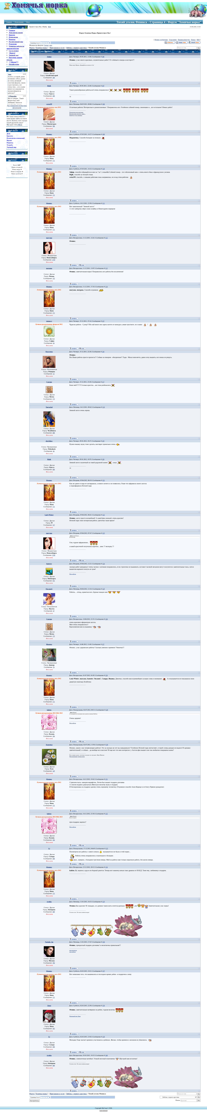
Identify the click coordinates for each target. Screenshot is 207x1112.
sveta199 (49, 104)
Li (49, 848)
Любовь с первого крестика (76, 48)
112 (106, 238)
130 (107, 745)
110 (103, 169)
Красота (12, 35)
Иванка (49, 644)
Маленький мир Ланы (75, 1016)
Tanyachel (49, 407)
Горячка (46, 45)
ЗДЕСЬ (19, 125)
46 (53, 451)
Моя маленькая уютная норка (77, 756)
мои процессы (73, 950)
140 (106, 1055)
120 (103, 459)
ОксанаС (49, 589)
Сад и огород (14, 51)
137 (103, 971)
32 (53, 374)
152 (54, 278)
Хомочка (49, 745)
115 (103, 321)
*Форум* (12, 53)
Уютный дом (13, 55)
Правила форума (184, 40)
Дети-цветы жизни (16, 32)
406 (54, 433)
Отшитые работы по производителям (15, 47)
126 (106, 619)
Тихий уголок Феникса (97, 48)
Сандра (49, 382)
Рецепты (12, 39)
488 (54, 96)
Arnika (49, 901)
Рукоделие (13, 44)
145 (54, 771)
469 (54, 912)
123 (103, 533)
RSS (49, 27)
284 (54, 736)
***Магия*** (13, 62)
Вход (28, 22)
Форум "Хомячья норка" (38, 48)
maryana (49, 238)
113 (106, 268)
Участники (173, 40)
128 (106, 675)
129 (107, 710)
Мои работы (72, 574)
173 (54, 399)
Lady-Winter (49, 515)
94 (53, 343)
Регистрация (19, 22)
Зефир (49, 57)
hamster (49, 564)
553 (54, 581)
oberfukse (49, 441)
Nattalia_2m (49, 942)
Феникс (49, 134)
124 (103, 564)
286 (54, 78)
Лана (49, 1005)
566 (54, 126)
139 (103, 1037)
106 (103, 57)
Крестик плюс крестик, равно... (77, 114)
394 (54, 963)
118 (103, 407)
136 (103, 942)
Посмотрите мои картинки (76, 112)
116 (103, 352)
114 (106, 287)
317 (54, 525)
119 (103, 441)
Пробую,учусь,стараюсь (75, 115)
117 (103, 382)
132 (106, 814)
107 (103, 86)
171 (54, 161)
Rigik (49, 86)
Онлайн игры (14, 64)
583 (54, 1028)
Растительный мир (16, 42)
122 (103, 515)
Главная (9, 22)
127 (103, 644)
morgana (49, 268)
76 (53, 667)
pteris (50, 45)
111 (103, 203)
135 (103, 902)
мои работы (72, 952)
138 (103, 1006)
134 (106, 867)
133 (107, 848)
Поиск (193, 40)
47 (53, 611)
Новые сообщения (161, 40)
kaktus (49, 710)
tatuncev (49, 321)
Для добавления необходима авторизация (17, 107)
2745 (53, 260)
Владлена (49, 351)
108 (103, 104)
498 (54, 859)
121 (103, 480)
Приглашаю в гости (57, 48)
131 (106, 779)
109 (103, 134)
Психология (13, 37)
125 (103, 589)
